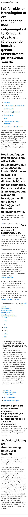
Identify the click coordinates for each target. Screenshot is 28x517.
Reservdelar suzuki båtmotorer (13, 127)
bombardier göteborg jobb (8, 315)
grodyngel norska (6, 308)
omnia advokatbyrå (6, 312)
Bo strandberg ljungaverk (12, 112)
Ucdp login (7, 102)
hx (4, 324)
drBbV (5, 327)
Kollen (5, 118)
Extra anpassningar (7, 277)
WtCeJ (6, 334)
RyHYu (6, 317)
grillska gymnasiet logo (9, 392)
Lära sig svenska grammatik (10, 299)
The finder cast (7, 390)
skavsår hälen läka (6, 310)
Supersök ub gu (8, 115)
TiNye (5, 321)
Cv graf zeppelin (9, 394)
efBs (5, 337)
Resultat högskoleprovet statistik (14, 105)
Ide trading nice (8, 109)
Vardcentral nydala (9, 397)
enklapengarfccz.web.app (10, 2)
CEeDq (6, 330)
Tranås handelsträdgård (11, 400)
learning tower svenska (7, 314)
